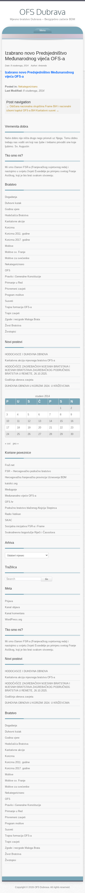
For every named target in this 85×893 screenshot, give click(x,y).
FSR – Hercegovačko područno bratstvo (28, 471)
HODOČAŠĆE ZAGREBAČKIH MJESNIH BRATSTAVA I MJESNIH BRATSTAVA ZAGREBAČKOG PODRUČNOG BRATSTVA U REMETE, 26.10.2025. (37, 370)
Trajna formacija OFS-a (18, 307)
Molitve (9, 245)
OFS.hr (9, 501)
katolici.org (11, 483)
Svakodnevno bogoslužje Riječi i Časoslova (30, 532)
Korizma (9, 227)
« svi (7, 443)
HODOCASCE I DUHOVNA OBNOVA (26, 354)
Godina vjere (12, 209)
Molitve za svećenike (17, 258)
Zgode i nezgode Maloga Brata (22, 319)
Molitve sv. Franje (15, 252)
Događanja (11, 196)
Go (46, 579)
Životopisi (10, 331)
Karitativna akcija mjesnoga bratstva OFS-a (30, 360)
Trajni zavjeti (12, 313)
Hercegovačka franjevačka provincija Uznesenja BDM (35, 477)
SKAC (8, 520)
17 (7, 427)
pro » (16, 443)
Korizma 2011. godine (17, 233)
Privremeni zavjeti (15, 288)
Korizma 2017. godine (17, 239)
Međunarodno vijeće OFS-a (20, 495)
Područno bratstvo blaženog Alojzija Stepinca (31, 507)
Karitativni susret (47, 110)
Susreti (9, 301)
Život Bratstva (13, 325)
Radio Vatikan (13, 514)
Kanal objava (12, 607)
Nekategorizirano (27, 86)
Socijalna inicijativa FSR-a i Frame (24, 526)
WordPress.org (13, 619)
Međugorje (11, 489)
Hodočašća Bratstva (16, 215)
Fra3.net (9, 465)
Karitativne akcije (15, 221)
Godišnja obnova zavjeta (19, 379)
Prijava (9, 601)
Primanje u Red (14, 282)
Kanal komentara (14, 613)
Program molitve (14, 294)
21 (50, 427)
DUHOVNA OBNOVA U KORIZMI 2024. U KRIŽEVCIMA (37, 385)
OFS (7, 270)
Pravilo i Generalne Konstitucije (23, 276)
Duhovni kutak (13, 203)
